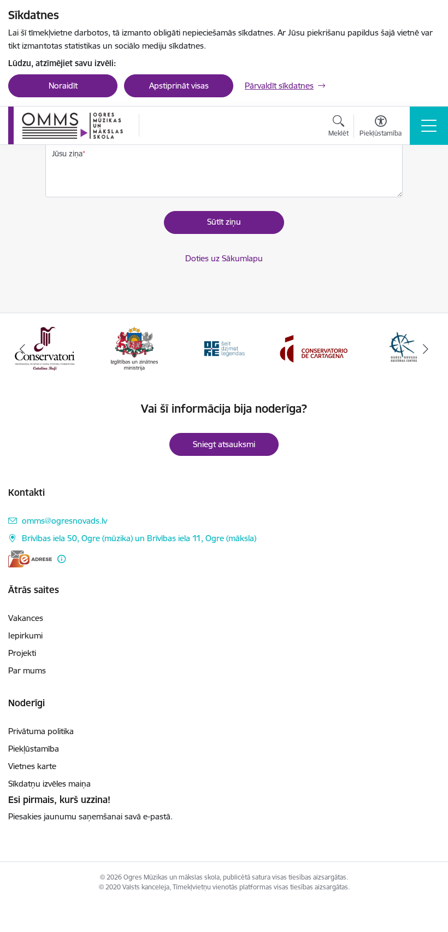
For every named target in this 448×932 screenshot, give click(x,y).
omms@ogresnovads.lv (64, 520)
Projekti (22, 653)
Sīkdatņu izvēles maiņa (49, 783)
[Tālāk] (425, 348)
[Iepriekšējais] (22, 348)
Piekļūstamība (33, 748)
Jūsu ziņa (67, 154)
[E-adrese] (30, 559)
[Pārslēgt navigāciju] (429, 126)
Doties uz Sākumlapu (224, 258)
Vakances (25, 618)
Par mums (27, 670)
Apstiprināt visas (179, 85)
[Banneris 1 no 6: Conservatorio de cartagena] (224, 348)
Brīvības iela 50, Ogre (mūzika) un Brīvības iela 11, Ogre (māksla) (139, 538)
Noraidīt (63, 85)
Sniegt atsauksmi (224, 444)
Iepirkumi (25, 635)
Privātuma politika (41, 731)
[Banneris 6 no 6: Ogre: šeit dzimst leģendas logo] (134, 348)
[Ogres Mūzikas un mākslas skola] (72, 126)
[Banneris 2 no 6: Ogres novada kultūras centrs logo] (313, 348)
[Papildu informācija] (61, 559)
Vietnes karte (32, 766)
